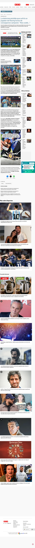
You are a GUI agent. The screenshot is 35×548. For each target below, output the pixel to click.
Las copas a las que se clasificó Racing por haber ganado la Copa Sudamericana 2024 (6, 62)
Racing (5, 14)
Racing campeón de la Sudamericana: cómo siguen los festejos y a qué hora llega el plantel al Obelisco (9, 191)
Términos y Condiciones (27, 524)
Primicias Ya (15, 521)
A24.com (14, 520)
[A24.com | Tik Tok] (10, 523)
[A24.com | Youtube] (8, 523)
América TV (15, 527)
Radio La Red (32, 4)
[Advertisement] (26, 156)
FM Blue (14, 523)
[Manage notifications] (33, 544)
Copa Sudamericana (9, 14)
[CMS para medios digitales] (25, 533)
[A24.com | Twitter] (5, 523)
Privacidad (24, 523)
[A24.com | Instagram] (7, 523)
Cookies (24, 525)
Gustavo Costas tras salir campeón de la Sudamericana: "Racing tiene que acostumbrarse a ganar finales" (10, 189)
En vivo (27, 4)
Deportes (2, 14)
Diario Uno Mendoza (16, 524)
